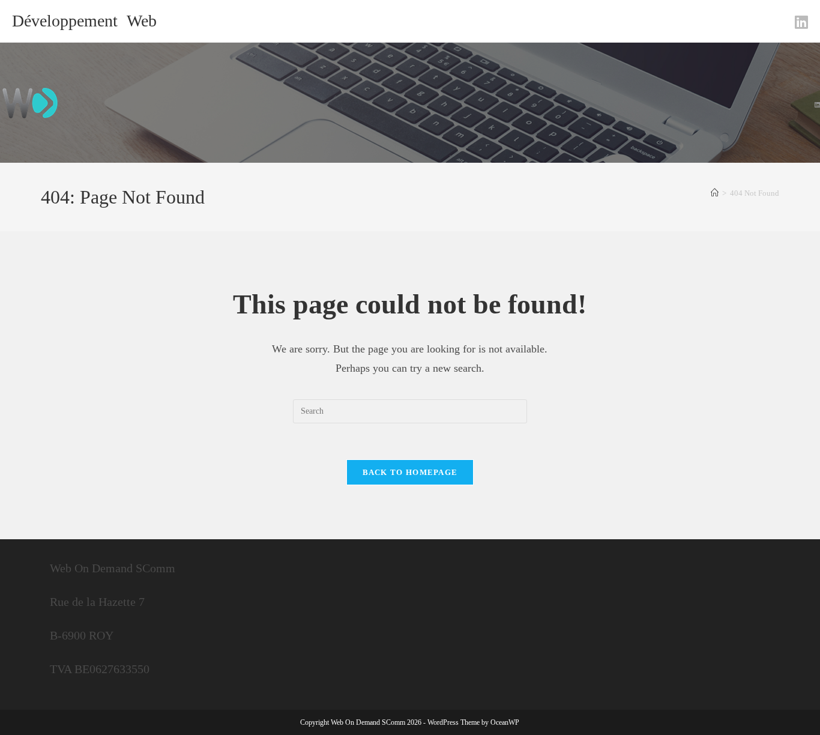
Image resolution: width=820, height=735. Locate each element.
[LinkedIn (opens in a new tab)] (799, 22)
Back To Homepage (410, 472)
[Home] (715, 193)
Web (142, 20)
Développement (65, 20)
